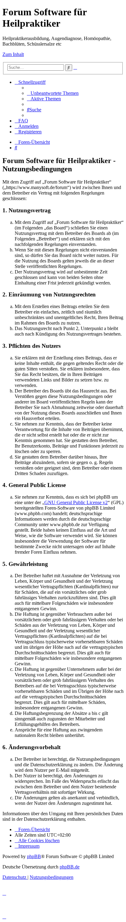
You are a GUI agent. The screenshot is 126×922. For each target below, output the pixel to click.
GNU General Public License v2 (76, 502)
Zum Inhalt (13, 54)
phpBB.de (70, 866)
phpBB (34, 856)
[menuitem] (53, 93)
